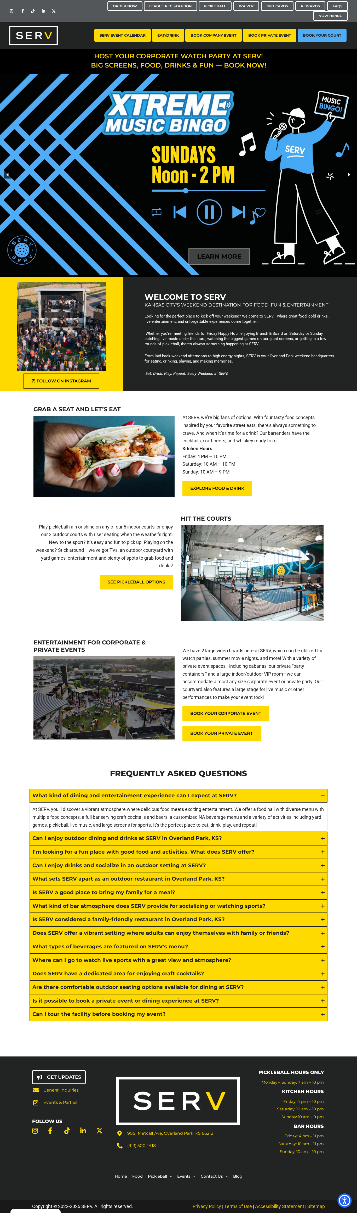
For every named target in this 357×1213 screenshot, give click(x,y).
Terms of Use (238, 1206)
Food (137, 1176)
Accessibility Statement (279, 1206)
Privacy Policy (207, 1206)
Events (184, 1176)
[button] (8, 175)
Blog (237, 1176)
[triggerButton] (344, 1200)
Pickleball (157, 1176)
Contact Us (212, 1176)
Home (121, 1176)
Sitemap (316, 1206)
